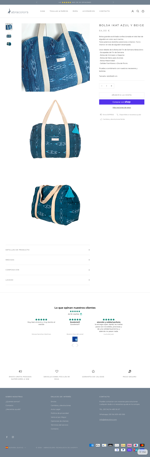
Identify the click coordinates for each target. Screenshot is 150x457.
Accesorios (89, 11)
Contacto (104, 11)
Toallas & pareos (59, 11)
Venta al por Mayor (58, 417)
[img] (75, 311)
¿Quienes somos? (13, 401)
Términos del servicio (59, 425)
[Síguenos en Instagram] (13, 437)
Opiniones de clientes (59, 421)
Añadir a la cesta (122, 95)
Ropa (75, 11)
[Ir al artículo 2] (9, 35)
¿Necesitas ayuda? (13, 409)
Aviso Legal (55, 409)
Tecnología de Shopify (67, 447)
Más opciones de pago (122, 107)
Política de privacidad (60, 413)
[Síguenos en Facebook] (7, 437)
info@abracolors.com (108, 419)
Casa (42, 11)
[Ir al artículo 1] (9, 26)
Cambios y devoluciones (61, 405)
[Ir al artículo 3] (9, 43)
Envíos (53, 401)
